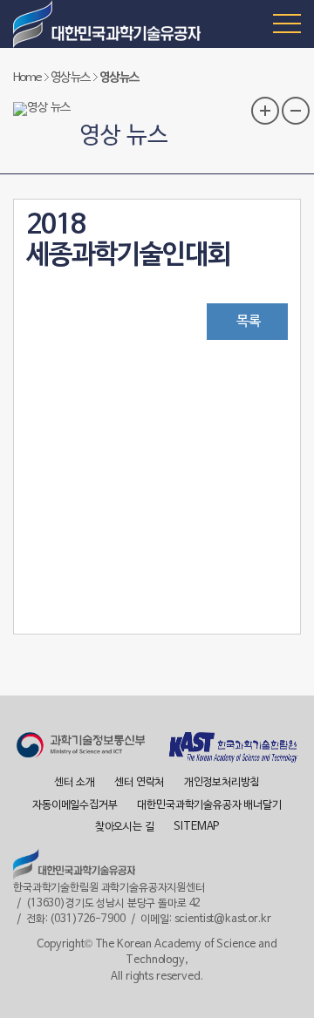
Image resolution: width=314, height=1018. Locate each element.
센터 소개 (74, 783)
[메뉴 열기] (287, 22)
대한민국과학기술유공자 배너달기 (209, 805)
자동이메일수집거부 (75, 805)
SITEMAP (196, 827)
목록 (248, 321)
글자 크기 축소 (296, 111)
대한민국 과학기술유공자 (109, 24)
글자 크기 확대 (265, 111)
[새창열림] (80, 747)
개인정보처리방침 (222, 783)
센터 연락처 (139, 783)
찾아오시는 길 (124, 827)
